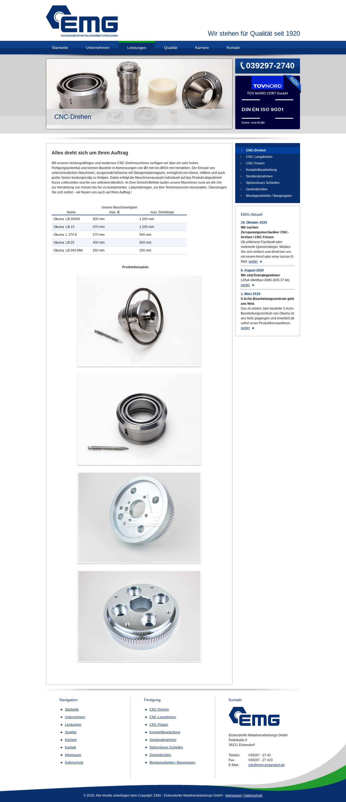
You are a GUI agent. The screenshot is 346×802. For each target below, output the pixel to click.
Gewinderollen (257, 189)
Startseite (60, 47)
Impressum (233, 795)
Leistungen (136, 47)
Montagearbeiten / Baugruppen (269, 196)
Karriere (202, 47)
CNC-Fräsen (255, 163)
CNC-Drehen (256, 150)
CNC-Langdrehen (259, 157)
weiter (253, 261)
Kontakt (233, 47)
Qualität (170, 47)
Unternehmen (97, 47)
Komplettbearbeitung (261, 170)
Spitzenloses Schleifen (263, 183)
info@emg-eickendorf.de (266, 765)
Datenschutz (253, 795)
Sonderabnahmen (259, 176)
